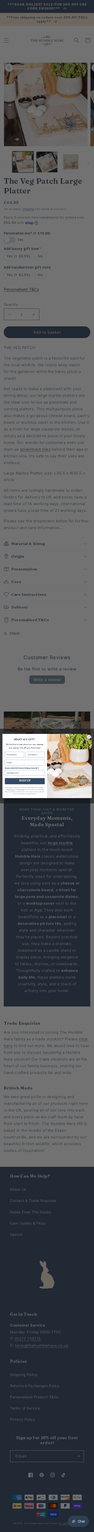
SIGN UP (24, 781)
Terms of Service (11, 790)
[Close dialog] (89, 737)
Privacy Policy (20, 790)
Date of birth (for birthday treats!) (22, 768)
